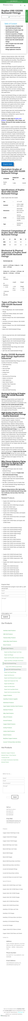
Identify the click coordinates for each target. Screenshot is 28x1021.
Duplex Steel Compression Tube (11, 680)
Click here (20, 1012)
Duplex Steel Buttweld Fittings (10, 663)
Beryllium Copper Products (10, 738)
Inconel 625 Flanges (8, 925)
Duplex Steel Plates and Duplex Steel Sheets (13, 660)
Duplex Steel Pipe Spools (9, 686)
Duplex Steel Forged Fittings (10, 672)
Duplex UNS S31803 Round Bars (11, 901)
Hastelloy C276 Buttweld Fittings (11, 921)
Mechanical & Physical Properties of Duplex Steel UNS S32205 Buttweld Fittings (15, 39)
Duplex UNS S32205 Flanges (10, 511)
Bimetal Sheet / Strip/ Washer (8, 755)
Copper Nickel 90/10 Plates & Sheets (12, 929)
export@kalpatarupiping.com (13, 821)
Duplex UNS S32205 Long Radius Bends (13, 575)
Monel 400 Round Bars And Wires (11, 865)
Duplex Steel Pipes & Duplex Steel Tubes (13, 652)
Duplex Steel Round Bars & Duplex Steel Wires (14, 657)
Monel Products (7, 735)
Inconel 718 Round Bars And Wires (12, 742)
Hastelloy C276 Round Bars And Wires (12, 917)
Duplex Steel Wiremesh (9, 683)
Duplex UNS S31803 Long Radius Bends (13, 573)
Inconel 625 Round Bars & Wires (11, 873)
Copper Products (7, 695)
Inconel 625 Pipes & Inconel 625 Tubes (12, 877)
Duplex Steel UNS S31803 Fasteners (12, 539)
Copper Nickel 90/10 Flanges (10, 837)
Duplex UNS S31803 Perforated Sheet (12, 554)
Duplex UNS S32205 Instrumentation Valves (14, 545)
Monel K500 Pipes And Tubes (10, 845)
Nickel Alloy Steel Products (10, 641)
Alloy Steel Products (8, 713)
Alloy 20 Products (7, 717)
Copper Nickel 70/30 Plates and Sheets (12, 933)
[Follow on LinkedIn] (17, 969)
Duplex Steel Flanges (8, 655)
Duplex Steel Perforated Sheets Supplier (12, 678)
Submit (5, 617)
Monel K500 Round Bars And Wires (11, 861)
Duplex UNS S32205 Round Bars (11, 905)
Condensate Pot (5, 757)
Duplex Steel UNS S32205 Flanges (11, 897)
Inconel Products (7, 720)
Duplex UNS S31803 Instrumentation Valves (14, 543)
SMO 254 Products (8, 634)
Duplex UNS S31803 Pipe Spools (11, 570)
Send (15, 797)
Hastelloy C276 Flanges (8, 913)
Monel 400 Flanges (7, 857)
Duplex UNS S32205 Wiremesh (10, 568)
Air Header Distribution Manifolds (9, 760)
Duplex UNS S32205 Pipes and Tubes (12, 885)
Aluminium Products (8, 702)
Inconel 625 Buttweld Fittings (10, 869)
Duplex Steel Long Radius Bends (11, 689)
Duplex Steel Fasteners (9, 675)
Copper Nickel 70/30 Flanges (10, 841)
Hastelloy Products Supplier (10, 699)
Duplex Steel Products (7, 648)
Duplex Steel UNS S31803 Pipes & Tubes (13, 889)
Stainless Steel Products (9, 630)
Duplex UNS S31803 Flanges (10, 509)
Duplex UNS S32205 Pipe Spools (11, 571)
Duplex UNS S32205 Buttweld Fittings (12, 529)
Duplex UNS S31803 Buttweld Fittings (12, 527)
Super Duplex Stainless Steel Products (13, 706)
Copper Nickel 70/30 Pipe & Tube (11, 833)
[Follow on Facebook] (11, 969)
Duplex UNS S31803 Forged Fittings (12, 531)
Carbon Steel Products (9, 731)
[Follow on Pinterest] (14, 969)
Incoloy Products (7, 727)
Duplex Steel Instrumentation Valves (12, 692)
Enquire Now (7, 164)
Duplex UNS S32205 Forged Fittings (12, 533)
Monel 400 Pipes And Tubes (10, 849)
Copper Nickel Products (9, 724)
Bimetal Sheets (5, 762)
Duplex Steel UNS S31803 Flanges (11, 893)
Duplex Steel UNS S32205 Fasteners (12, 541)
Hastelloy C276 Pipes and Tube (10, 909)
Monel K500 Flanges (8, 853)
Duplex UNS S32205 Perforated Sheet (12, 556)
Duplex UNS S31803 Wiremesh (10, 566)
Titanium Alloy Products (9, 637)
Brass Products (7, 645)
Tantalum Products (8, 709)
